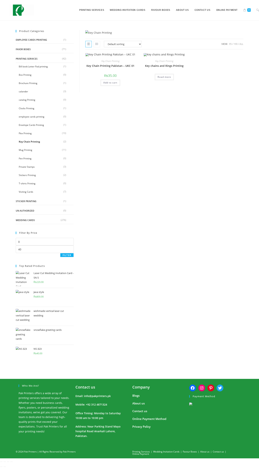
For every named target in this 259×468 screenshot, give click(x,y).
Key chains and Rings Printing (164, 66)
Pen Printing (25, 158)
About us (138, 403)
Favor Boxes (23, 49)
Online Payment (140, 454)
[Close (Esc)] (11, 461)
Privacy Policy (141, 426)
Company (141, 387)
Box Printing (25, 74)
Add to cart (110, 82)
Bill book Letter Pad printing (33, 66)
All (241, 44)
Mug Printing (25, 150)
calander (23, 91)
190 (236, 44)
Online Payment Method (149, 419)
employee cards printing (31, 39)
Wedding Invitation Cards (166, 451)
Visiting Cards (26, 191)
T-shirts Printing (27, 183)
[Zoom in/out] (1, 461)
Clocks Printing (26, 108)
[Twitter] (220, 388)
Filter (67, 255)
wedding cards (25, 220)
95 (230, 44)
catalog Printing (27, 99)
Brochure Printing (28, 83)
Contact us (85, 387)
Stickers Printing (27, 175)
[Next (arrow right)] (4, 466)
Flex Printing (25, 133)
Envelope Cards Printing (31, 125)
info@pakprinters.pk (97, 396)
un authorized (25, 210)
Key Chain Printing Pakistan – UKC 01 (110, 66)
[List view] (97, 44)
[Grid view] (88, 44)
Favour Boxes (190, 451)
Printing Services (27, 58)
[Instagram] (201, 388)
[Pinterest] (210, 388)
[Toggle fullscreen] (4, 461)
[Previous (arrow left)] (1, 466)
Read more (164, 77)
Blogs (136, 395)
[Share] (8, 461)
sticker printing (26, 201)
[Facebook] (192, 388)
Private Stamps (27, 166)
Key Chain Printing (29, 141)
